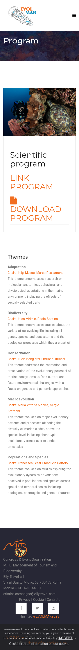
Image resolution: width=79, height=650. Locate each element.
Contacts (53, 600)
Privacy (24, 600)
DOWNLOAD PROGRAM (35, 213)
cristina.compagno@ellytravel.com (29, 594)
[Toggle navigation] (74, 15)
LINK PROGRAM (31, 182)
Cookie (38, 600)
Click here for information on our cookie (39, 644)
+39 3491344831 (28, 588)
